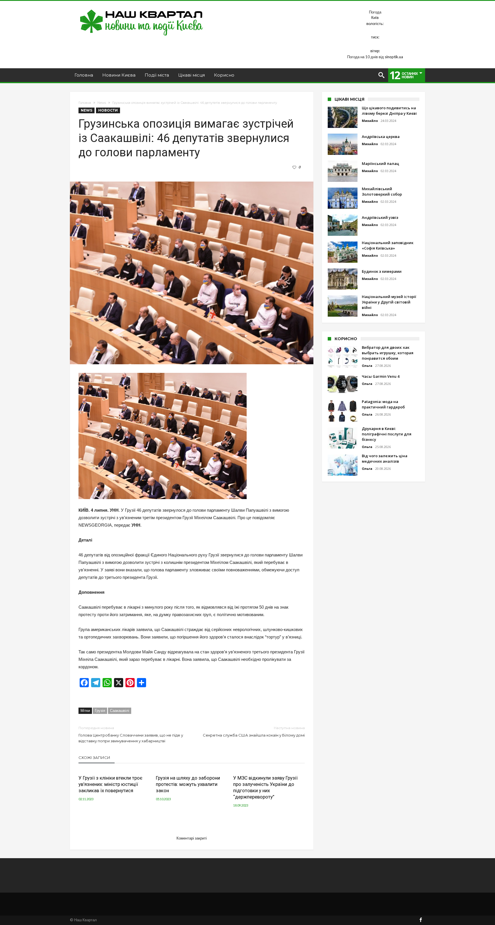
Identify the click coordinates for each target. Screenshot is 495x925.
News (101, 103)
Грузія (100, 710)
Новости (108, 110)
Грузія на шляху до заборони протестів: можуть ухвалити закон (188, 784)
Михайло (370, 120)
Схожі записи (94, 757)
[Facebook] (420, 920)
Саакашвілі (119, 710)
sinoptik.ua (394, 56)
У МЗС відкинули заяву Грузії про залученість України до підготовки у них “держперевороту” (265, 787)
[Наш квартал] (141, 9)
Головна (84, 103)
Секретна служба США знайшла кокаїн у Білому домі (254, 731)
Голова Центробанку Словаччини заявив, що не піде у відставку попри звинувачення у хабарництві (130, 734)
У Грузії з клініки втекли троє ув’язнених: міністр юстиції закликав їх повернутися (110, 784)
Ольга (367, 365)
